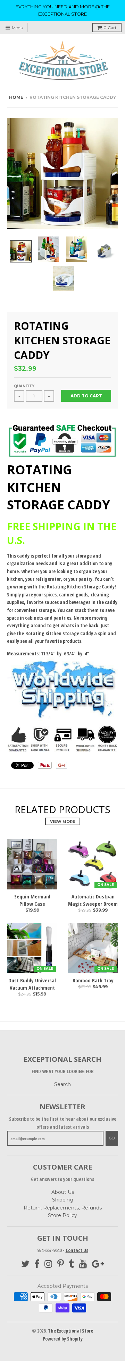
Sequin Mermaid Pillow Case (32, 900)
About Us (62, 1192)
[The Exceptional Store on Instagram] (48, 1264)
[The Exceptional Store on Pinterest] (60, 1264)
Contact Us (77, 1250)
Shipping (62, 1200)
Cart (110, 27)
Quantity (24, 386)
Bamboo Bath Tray (93, 980)
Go (112, 1138)
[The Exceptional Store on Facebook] (37, 1264)
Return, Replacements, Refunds (63, 1208)
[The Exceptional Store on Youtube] (83, 1264)
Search (62, 1084)
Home (16, 97)
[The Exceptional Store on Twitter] (25, 1264)
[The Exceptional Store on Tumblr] (71, 1264)
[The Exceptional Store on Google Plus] (98, 1264)
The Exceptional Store (70, 1330)
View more (62, 821)
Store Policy (62, 1215)
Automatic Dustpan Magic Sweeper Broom (93, 900)
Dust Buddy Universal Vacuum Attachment (32, 984)
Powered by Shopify (63, 1338)
